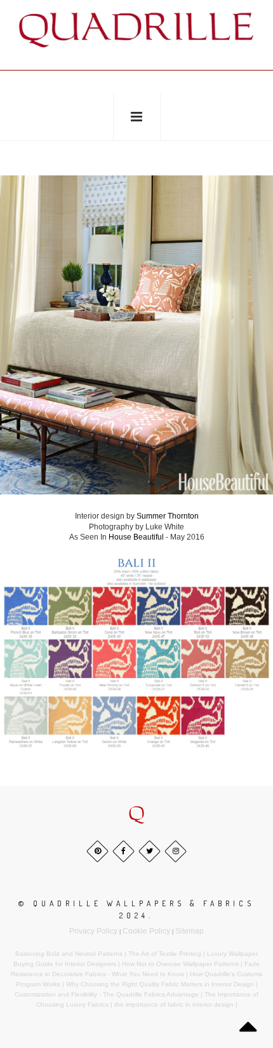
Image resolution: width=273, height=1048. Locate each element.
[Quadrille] (136, 29)
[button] (136, 814)
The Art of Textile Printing (164, 953)
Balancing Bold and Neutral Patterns (69, 953)
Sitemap (189, 931)
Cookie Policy (146, 931)
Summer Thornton (167, 516)
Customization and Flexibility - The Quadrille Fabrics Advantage (107, 994)
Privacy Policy (93, 931)
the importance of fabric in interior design (174, 1004)
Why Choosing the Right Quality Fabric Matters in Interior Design (160, 984)
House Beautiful (136, 537)
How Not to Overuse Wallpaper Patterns (180, 963)
